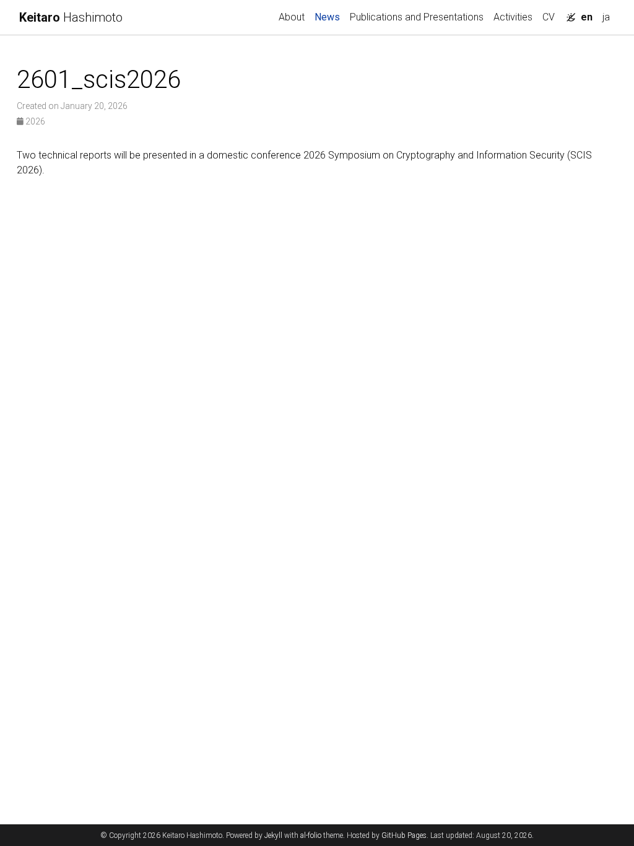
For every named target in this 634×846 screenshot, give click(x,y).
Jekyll (273, 835)
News (330, 17)
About (292, 17)
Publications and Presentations (417, 17)
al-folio (310, 835)
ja (606, 17)
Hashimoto (71, 17)
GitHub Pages (404, 835)
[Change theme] (568, 13)
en (587, 17)
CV (548, 17)
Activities (512, 17)
